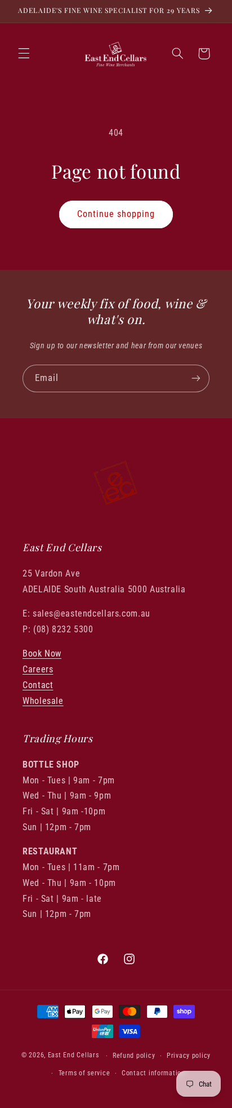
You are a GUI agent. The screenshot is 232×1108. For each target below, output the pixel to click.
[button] (24, 54)
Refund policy (134, 1056)
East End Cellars (73, 1056)
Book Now (42, 653)
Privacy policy (189, 1056)
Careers (38, 669)
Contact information (153, 1073)
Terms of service (84, 1073)
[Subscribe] (196, 378)
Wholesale (43, 700)
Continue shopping (116, 214)
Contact (38, 685)
